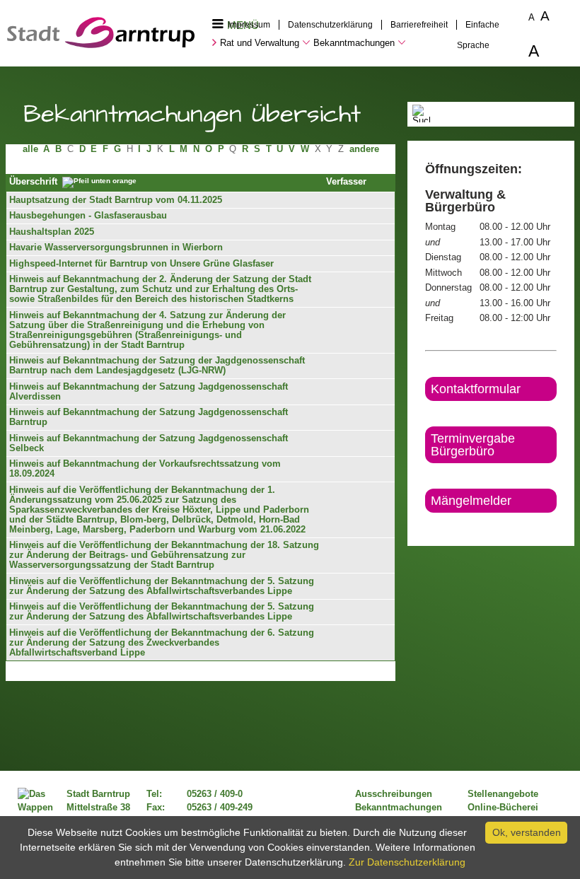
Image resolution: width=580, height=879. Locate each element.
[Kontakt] (426, 524)
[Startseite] (101, 44)
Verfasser (346, 182)
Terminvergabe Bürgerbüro (473, 445)
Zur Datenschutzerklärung (407, 862)
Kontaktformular (476, 389)
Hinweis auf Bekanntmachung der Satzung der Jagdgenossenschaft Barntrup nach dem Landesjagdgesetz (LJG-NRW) (157, 366)
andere (364, 149)
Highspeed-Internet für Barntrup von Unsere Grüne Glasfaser (141, 264)
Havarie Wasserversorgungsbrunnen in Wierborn (116, 247)
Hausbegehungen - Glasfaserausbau (88, 216)
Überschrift (33, 182)
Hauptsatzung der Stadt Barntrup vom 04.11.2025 (115, 200)
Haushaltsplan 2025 (51, 232)
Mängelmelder (471, 500)
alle (30, 149)
